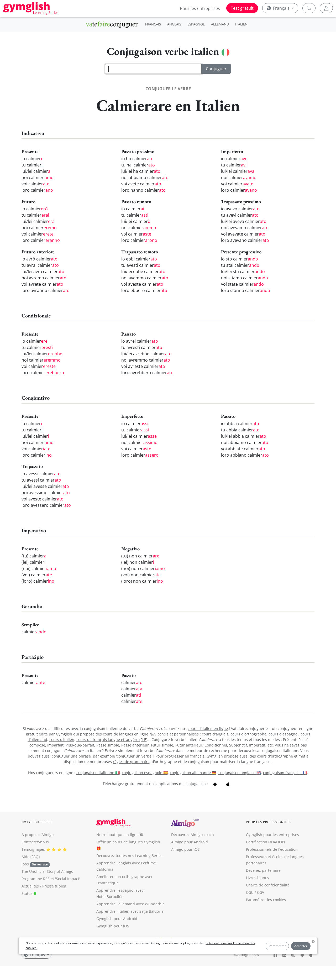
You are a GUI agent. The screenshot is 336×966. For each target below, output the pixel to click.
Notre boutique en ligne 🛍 (119, 834)
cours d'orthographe (248, 734)
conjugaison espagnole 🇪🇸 (145, 772)
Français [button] (281, 8)
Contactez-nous (35, 841)
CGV (260, 892)
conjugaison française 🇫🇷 (285, 772)
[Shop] (309, 8)
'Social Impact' (67, 878)
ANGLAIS (174, 24)
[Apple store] (228, 783)
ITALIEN (241, 24)
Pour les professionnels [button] (268, 822)
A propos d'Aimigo (38, 834)
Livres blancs (257, 877)
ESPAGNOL (196, 24)
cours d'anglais (215, 734)
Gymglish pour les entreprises (272, 834)
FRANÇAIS (153, 24)
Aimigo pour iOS (185, 849)
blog (62, 886)
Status (28, 893)
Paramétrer (277, 946)
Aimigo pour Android (189, 841)
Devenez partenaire (263, 870)
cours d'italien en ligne (208, 728)
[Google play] (215, 783)
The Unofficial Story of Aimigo (47, 871)
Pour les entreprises (200, 8)
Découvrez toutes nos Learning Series (129, 855)
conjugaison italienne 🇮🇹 (98, 772)
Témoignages (33, 849)
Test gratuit (242, 8)
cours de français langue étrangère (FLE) (111, 739)
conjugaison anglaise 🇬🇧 (239, 772)
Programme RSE (36, 878)
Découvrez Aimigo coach (192, 834)
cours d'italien (61, 739)
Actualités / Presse (38, 886)
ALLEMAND (220, 24)
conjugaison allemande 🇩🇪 (193, 772)
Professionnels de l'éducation (272, 849)
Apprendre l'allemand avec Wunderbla (130, 903)
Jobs (35, 863)
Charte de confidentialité (268, 885)
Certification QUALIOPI (265, 841)
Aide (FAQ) (31, 856)
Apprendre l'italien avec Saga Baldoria (130, 911)
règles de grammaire (131, 761)
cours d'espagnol (283, 734)
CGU (250, 892)
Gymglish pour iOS (112, 925)
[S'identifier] (326, 8)
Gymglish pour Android (116, 918)
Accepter (300, 946)
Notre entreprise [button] (37, 822)
